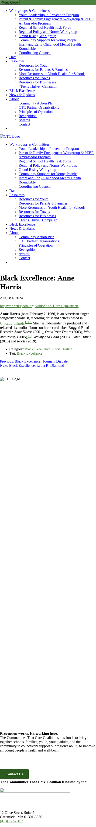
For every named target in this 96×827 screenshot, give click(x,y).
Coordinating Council (35, 53)
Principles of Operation (36, 112)
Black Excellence (22, 91)
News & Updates (22, 95)
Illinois (19, 323)
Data (12, 57)
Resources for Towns (34, 78)
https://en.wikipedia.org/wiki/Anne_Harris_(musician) (39, 306)
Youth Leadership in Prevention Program (49, 15)
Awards (24, 120)
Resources (16, 61)
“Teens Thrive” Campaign (38, 86)
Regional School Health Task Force (45, 27)
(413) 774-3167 (11, 821)
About (14, 99)
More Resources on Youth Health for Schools (52, 74)
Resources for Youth (33, 65)
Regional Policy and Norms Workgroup (48, 32)
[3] (29, 336)
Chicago (6, 323)
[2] (30, 322)
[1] (27, 322)
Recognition (28, 116)
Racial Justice (62, 349)
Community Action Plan (36, 103)
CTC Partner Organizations (39, 107)
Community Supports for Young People (48, 40)
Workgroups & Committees (29, 11)
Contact (24, 124)
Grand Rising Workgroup (37, 36)
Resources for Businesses (37, 82)
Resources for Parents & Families (43, 70)
